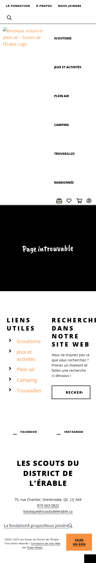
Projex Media (35, 547)
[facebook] (25, 431)
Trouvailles (29, 390)
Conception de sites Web (45, 543)
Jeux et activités (26, 355)
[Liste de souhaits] (69, 200)
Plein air (26, 369)
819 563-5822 (48, 505)
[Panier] (80, 200)
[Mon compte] (90, 200)
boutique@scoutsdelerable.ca (48, 511)
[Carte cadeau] (59, 200)
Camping (27, 380)
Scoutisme (29, 341)
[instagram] (70, 431)
